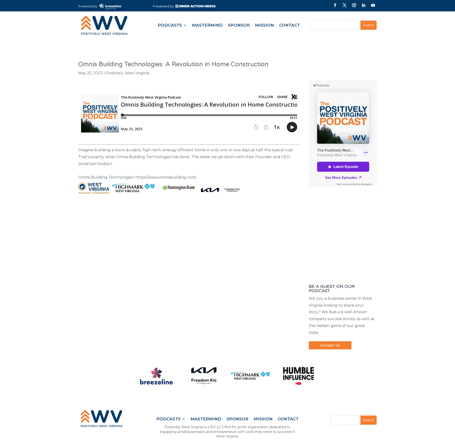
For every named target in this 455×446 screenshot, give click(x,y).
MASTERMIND (207, 25)
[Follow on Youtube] (373, 5)
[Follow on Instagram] (354, 5)
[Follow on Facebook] (335, 5)
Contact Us (330, 345)
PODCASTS (170, 25)
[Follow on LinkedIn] (363, 5)
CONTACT (289, 25)
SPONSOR (239, 25)
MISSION (264, 25)
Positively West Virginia (127, 73)
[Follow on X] (344, 5)
